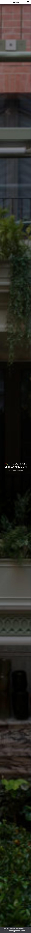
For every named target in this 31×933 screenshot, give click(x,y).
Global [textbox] (16, 2)
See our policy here (14, 930)
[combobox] (15, 2)
